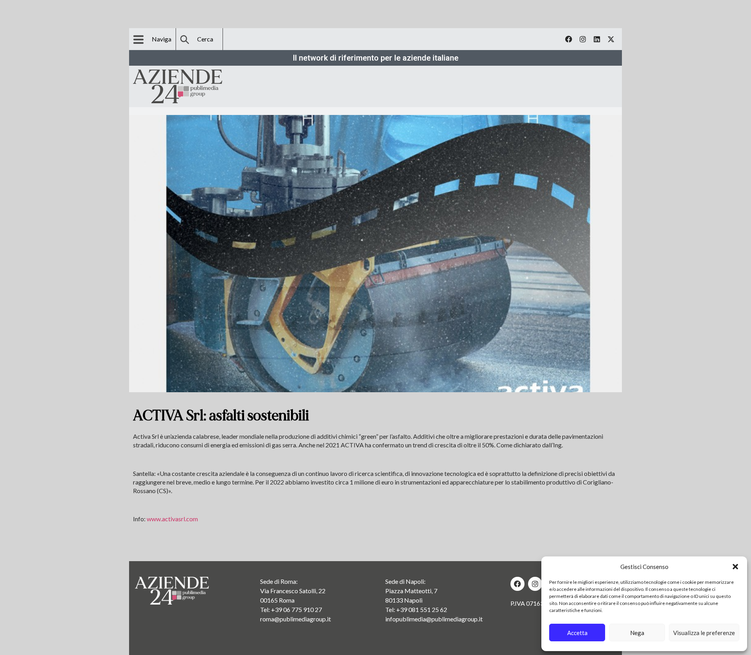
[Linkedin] (597, 39)
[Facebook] (569, 39)
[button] (735, 567)
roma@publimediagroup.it (295, 619)
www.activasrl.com (172, 518)
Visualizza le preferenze (704, 632)
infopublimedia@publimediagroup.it (434, 619)
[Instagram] (583, 39)
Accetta (577, 632)
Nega (637, 632)
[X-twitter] (611, 39)
